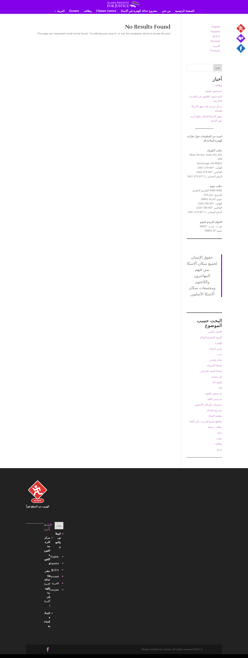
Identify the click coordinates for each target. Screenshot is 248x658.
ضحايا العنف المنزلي (211, 371)
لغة (220, 387)
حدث (219, 354)
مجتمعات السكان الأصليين (208, 404)
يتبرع (219, 449)
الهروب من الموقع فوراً (37, 506)
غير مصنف (216, 376)
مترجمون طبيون (213, 90)
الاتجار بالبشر (215, 331)
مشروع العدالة (214, 410)
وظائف (88, 11)
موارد (219, 438)
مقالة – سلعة (215, 427)
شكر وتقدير (216, 359)
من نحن (166, 11)
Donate (74, 11)
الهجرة (218, 343)
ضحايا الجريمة (214, 365)
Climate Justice (106, 11)
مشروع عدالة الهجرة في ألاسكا (139, 11)
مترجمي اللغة (214, 399)
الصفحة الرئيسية (184, 11)
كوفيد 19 (217, 382)
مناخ (219, 432)
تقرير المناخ (216, 348)
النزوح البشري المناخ (211, 337)
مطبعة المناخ (215, 415)
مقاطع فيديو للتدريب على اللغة (205, 421)
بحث (217, 67)
